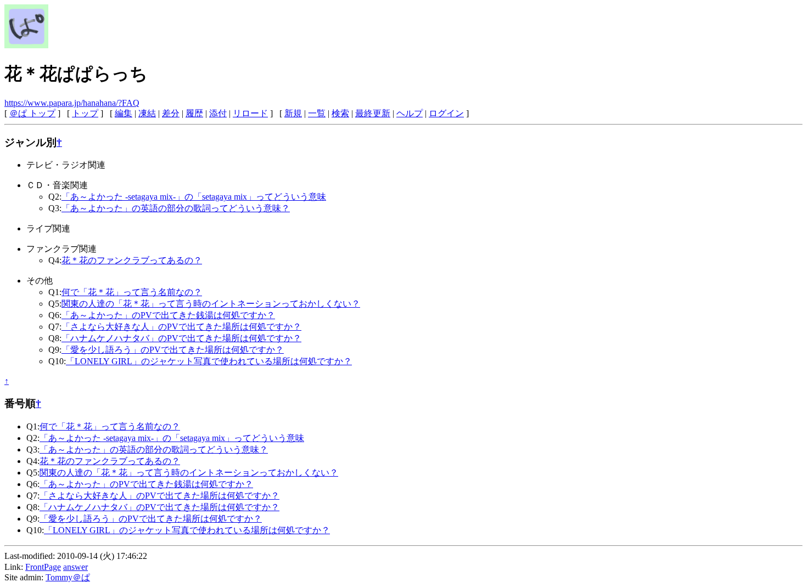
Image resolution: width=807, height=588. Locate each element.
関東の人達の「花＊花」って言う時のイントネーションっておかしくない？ (210, 303)
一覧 (317, 113)
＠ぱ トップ (32, 113)
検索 (340, 113)
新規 (293, 113)
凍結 (147, 113)
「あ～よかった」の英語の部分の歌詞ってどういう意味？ (175, 208)
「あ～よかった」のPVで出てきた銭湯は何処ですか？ (168, 315)
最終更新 (372, 113)
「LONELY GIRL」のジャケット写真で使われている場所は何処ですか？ (209, 361)
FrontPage (43, 567)
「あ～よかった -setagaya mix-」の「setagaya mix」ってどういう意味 (193, 196)
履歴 (194, 113)
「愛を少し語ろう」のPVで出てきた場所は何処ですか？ (172, 349)
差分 (171, 113)
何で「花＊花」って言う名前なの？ (131, 292)
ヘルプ (409, 113)
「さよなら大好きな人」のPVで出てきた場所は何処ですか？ (181, 326)
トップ (85, 113)
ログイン (446, 113)
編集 (123, 113)
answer (75, 567)
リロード (250, 113)
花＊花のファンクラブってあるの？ (131, 260)
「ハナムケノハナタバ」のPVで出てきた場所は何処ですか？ (181, 338)
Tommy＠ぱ (68, 577)
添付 (218, 113)
